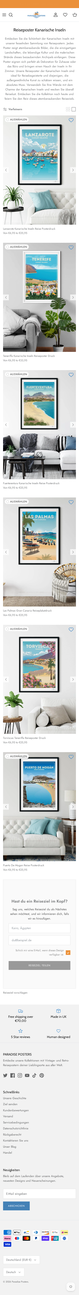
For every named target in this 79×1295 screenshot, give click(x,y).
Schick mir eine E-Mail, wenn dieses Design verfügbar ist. (40, 952)
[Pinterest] (42, 1075)
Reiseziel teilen (39, 965)
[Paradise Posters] (36, 15)
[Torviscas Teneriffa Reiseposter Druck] (39, 679)
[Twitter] (5, 1075)
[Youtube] (27, 1075)
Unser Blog (9, 1147)
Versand (8, 1116)
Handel (7, 1153)
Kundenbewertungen (16, 1110)
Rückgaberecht (12, 1134)
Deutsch (11, 1272)
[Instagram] (20, 1075)
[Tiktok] (34, 1075)
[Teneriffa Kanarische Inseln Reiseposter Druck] (39, 297)
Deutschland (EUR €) (18, 1260)
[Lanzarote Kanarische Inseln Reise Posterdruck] (39, 169)
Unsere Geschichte (14, 1098)
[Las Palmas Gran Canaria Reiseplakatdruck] (39, 552)
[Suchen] (12, 15)
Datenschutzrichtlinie (15, 1128)
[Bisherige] (6, 170)
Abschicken (16, 1206)
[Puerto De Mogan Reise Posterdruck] (39, 806)
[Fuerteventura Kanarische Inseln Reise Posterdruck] (39, 424)
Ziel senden (10, 1104)
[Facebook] (12, 1075)
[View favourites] (65, 15)
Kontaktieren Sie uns (15, 1140)
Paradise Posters (20, 1281)
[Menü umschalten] (4, 15)
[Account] (55, 15)
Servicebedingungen (16, 1122)
